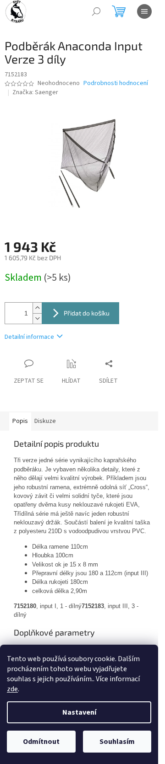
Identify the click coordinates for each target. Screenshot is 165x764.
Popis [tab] (20, 421)
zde (12, 689)
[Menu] (144, 11)
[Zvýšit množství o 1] (37, 308)
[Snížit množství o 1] (37, 318)
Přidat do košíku (87, 313)
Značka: (35, 92)
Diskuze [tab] (45, 421)
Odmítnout (41, 742)
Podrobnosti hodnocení (115, 83)
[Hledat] (96, 11)
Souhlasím (117, 742)
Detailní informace (29, 337)
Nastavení (79, 712)
